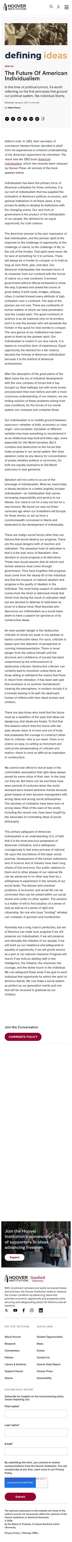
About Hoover (13, 1336)
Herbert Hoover (14, 107)
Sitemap (26, 1532)
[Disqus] (36, 1085)
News (40, 1343)
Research (10, 1343)
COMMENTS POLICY (23, 1037)
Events (41, 1350)
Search (9, 1378)
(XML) (35, 1532)
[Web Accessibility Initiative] (14, 7)
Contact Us (43, 1357)
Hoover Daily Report (48, 1364)
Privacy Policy (12, 1532)
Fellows (9, 1357)
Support (14, 1257)
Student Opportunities (50, 1336)
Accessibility (44, 1378)
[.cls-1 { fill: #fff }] (25, 119)
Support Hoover (14, 1371)
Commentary (12, 1350)
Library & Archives (15, 1364)
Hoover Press (45, 1371)
